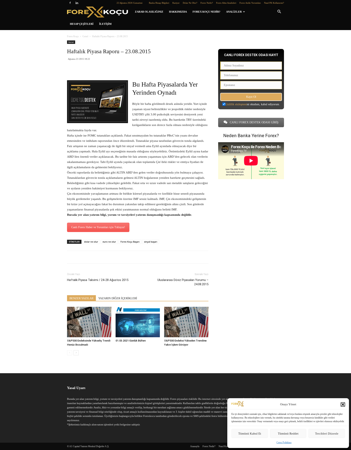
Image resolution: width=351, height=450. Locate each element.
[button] (343, 404)
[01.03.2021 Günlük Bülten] (138, 322)
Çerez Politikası (283, 442)
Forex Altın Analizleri (226, 3)
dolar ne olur (91, 241)
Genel (85, 36)
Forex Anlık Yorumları (250, 3)
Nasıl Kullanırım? (227, 446)
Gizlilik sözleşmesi (236, 104)
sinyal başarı (150, 241)
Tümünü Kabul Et (249, 433)
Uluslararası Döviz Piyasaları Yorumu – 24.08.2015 (182, 282)
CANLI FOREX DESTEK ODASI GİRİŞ (253, 122)
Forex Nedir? (206, 3)
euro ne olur (109, 241)
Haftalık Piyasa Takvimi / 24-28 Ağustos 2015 (97, 280)
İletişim (105, 23)
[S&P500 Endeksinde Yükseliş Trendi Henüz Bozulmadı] (89, 322)
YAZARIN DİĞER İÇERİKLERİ (117, 298)
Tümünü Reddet (288, 433)
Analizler (234, 11)
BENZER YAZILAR (81, 298)
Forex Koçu (73, 36)
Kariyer (176, 3)
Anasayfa (194, 446)
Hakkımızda (178, 11)
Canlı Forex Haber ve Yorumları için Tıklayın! (98, 227)
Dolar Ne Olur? (190, 3)
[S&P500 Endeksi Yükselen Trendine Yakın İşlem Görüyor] (186, 322)
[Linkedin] (77, 3)
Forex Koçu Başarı (130, 241)
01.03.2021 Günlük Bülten (131, 340)
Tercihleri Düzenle (326, 433)
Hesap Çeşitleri (81, 23)
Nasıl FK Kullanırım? (274, 3)
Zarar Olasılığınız (149, 11)
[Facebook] (70, 3)
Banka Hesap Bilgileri (159, 3)
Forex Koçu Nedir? (206, 11)
